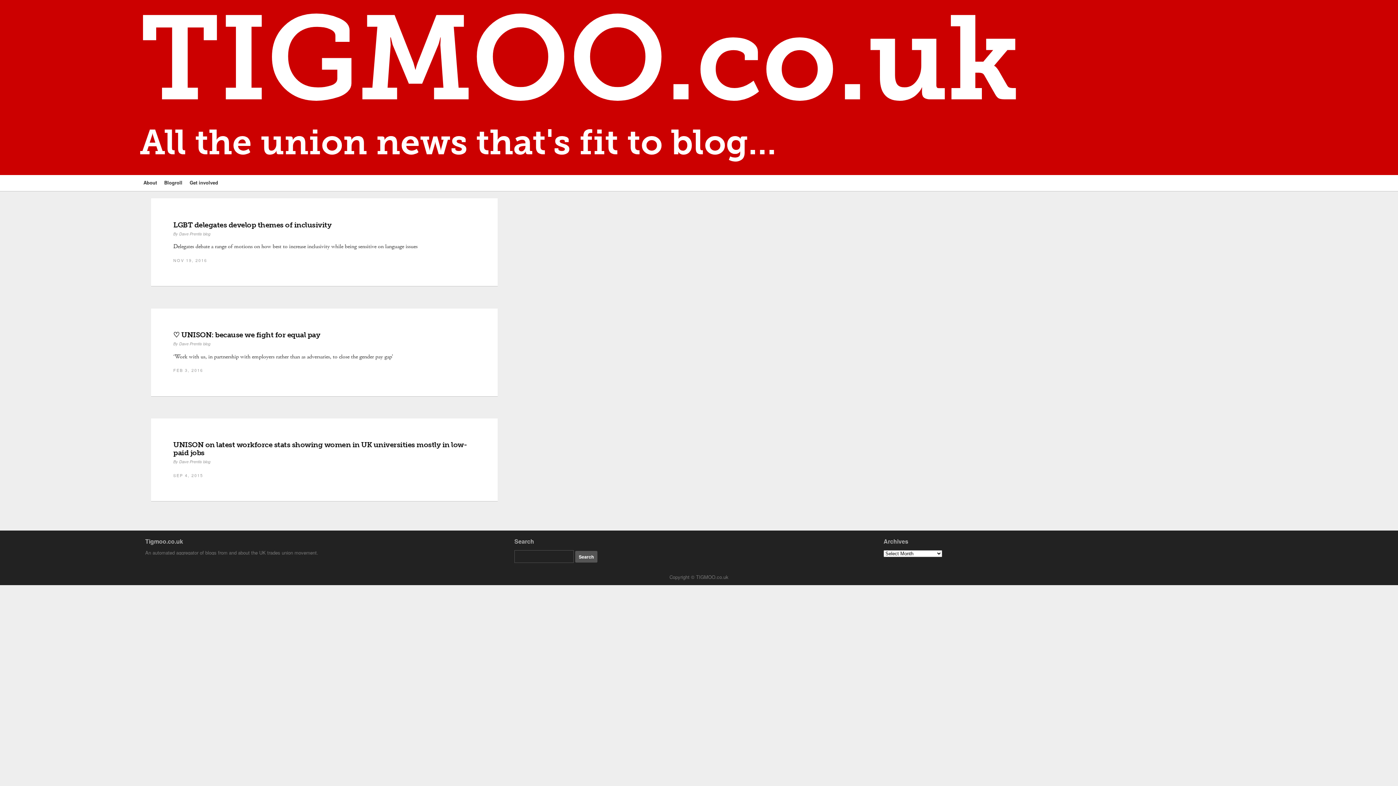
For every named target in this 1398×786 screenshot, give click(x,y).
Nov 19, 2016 (190, 260)
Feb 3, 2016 (188, 370)
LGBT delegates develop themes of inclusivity (252, 225)
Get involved (204, 182)
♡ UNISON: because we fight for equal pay (246, 334)
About (150, 182)
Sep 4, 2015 (188, 475)
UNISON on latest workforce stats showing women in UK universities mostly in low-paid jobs (320, 448)
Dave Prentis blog (194, 234)
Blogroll (173, 182)
